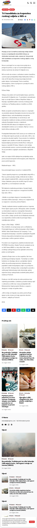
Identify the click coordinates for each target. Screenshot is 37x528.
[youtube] (5, 424)
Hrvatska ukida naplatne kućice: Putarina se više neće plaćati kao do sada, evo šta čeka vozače (26, 357)
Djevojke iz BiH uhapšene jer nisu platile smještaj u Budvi (26, 400)
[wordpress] (11, 424)
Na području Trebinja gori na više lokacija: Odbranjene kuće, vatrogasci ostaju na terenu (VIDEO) (9, 356)
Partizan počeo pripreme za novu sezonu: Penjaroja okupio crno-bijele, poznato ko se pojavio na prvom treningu (9, 401)
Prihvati (32, 521)
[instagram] (8, 424)
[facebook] (2, 424)
